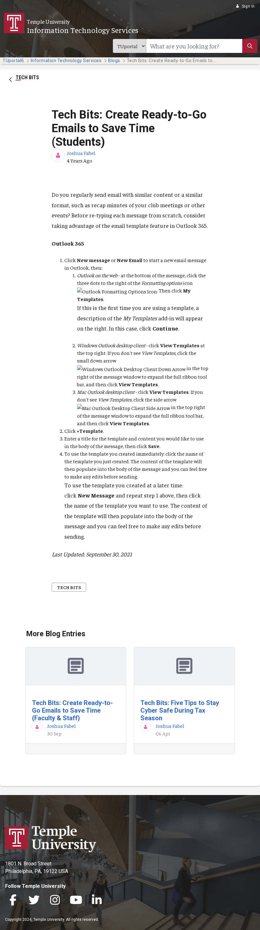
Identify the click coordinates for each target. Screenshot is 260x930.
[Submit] (249, 46)
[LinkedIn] (97, 900)
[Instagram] (55, 900)
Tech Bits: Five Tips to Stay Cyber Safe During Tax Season (179, 710)
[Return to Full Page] (10, 79)
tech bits (69, 587)
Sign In (248, 6)
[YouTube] (76, 900)
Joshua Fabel (81, 153)
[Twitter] (34, 900)
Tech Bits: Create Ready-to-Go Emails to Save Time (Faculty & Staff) (72, 710)
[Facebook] (13, 900)
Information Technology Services (82, 30)
